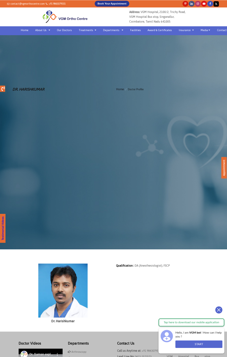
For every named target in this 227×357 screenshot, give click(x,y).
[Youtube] (204, 3)
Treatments (86, 30)
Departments (111, 30)
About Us (40, 30)
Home (24, 30)
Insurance (185, 30)
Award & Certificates (160, 30)
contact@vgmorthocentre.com (27, 3)
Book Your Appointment (112, 3)
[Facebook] (210, 3)
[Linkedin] (192, 3)
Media (205, 30)
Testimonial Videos (2, 228)
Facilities (135, 30)
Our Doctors (64, 30)
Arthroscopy (78, 351)
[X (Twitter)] (216, 3)
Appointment (224, 168)
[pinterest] (185, 3)
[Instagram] (198, 3)
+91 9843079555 (57, 3)
